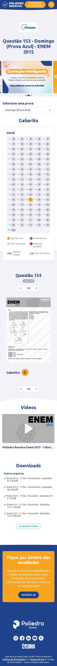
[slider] (11, 439)
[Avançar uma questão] (36, 288)
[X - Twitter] (41, 638)
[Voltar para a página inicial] (28, 624)
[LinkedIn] (28, 638)
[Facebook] (22, 638)
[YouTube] (34, 638)
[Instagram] (15, 638)
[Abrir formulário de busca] (51, 4)
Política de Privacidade (14, 659)
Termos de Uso (37, 659)
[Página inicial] (13, 4)
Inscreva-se (29, 595)
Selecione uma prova (18, 103)
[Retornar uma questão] (21, 288)
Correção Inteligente (35, 4)
